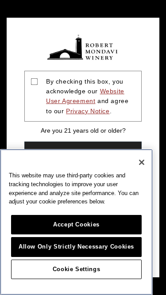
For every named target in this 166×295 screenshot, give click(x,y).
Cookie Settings (76, 269)
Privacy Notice (87, 111)
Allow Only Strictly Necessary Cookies (76, 246)
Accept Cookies (76, 224)
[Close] (141, 162)
